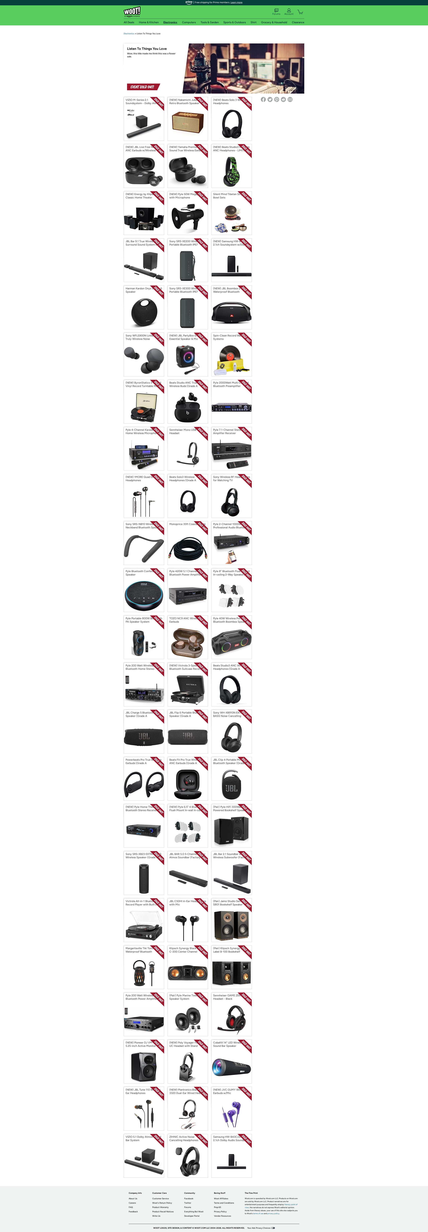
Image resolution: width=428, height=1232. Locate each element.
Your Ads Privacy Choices (259, 1228)
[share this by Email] (290, 99)
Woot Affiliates (221, 1198)
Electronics (129, 33)
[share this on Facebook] (263, 99)
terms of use (258, 1213)
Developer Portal (191, 1216)
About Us (133, 1198)
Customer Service (160, 1198)
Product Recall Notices (163, 1211)
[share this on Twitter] (270, 99)
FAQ (131, 1207)
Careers (132, 1203)
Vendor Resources (222, 1216)
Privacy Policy (220, 1211)
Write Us (156, 1216)
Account (288, 14)
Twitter (187, 1203)
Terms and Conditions (224, 1203)
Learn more (236, 2)
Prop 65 (217, 1207)
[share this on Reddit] (283, 99)
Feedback (133, 1211)
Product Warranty (160, 1207)
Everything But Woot (193, 1211)
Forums (276, 14)
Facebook (188, 1198)
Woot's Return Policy (162, 1203)
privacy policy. (273, 1213)
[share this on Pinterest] (276, 99)
